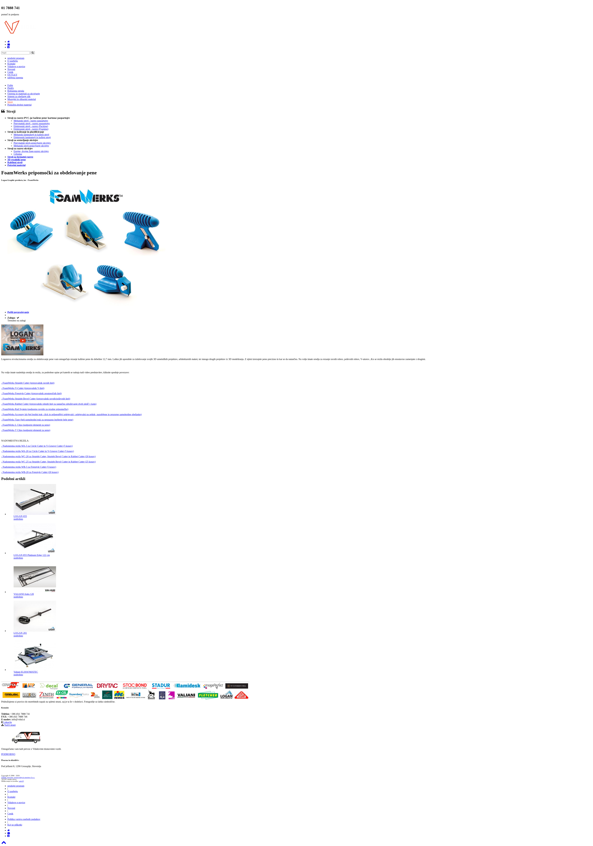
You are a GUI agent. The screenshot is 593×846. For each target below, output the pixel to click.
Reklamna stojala (15, 91)
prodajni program (15, 58)
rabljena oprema (15, 77)
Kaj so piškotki (14, 824)
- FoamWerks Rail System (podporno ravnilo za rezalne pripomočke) (34, 409)
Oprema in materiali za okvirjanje (23, 93)
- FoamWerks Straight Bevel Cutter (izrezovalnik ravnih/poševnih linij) (35, 398)
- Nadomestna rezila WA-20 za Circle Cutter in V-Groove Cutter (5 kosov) (37, 451)
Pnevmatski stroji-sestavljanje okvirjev (32, 143)
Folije (10, 85)
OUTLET (12, 75)
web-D (21, 781)
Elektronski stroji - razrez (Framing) (31, 129)
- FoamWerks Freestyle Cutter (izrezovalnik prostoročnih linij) (31, 393)
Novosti (11, 69)
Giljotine (18, 154)
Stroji (10, 102)
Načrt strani (10, 725)
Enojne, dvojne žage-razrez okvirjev (31, 151)
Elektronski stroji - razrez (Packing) (31, 126)
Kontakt (11, 63)
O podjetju (12, 61)
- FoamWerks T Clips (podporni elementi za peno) (25, 430)
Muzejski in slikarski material (21, 99)
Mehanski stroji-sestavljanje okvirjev (31, 145)
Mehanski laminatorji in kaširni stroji (31, 134)
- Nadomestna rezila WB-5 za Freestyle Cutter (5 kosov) (28, 467)
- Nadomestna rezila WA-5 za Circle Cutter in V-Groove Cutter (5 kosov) (37, 446)
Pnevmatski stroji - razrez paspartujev (32, 123)
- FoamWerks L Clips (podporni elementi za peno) (25, 425)
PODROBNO (8, 754)
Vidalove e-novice (16, 66)
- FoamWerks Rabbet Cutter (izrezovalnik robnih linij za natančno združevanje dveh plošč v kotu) (48, 404)
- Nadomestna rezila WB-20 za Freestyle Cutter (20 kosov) (30, 472)
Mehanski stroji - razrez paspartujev (31, 120)
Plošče (10, 88)
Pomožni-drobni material (19, 104)
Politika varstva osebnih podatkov (23, 819)
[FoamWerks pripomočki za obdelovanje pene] (22, 354)
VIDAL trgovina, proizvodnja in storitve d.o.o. (18, 777)
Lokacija (7, 722)
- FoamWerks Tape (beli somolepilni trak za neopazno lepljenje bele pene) (37, 419)
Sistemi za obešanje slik (18, 96)
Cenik (10, 72)
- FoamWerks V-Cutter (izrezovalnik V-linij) (22, 388)
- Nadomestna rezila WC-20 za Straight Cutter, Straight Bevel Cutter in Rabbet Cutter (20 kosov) (48, 456)
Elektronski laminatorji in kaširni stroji (32, 137)
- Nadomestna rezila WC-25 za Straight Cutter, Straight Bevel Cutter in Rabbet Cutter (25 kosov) (48, 461)
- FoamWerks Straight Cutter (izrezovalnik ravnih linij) (27, 383)
